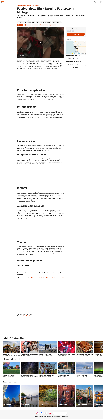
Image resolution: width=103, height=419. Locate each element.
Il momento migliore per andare (28, 5)
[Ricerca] (95, 2)
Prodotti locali (27, 22)
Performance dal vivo (45, 22)
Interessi (16, 2)
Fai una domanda (21, 269)
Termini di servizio (64, 416)
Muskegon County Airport (53, 277)
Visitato (28, 25)
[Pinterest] (50, 413)
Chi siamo (37, 416)
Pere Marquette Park (24, 277)
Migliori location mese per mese (28, 2)
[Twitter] (45, 413)
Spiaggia (19, 22)
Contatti (41, 416)
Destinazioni (9, 2)
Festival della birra (56, 22)
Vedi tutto (22, 55)
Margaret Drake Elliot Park (38, 277)
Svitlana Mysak (31, 315)
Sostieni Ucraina (47, 416)
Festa (37, 22)
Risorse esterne (23, 265)
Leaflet (74, 53)
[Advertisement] (40, 78)
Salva (21, 25)
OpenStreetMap (78, 53)
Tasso (35, 25)
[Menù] (99, 2)
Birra (33, 22)
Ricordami (76, 34)
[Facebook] (41, 413)
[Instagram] (37, 413)
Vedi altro (77, 67)
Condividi (53, 25)
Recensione (44, 25)
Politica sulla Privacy (56, 416)
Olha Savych (24, 315)
